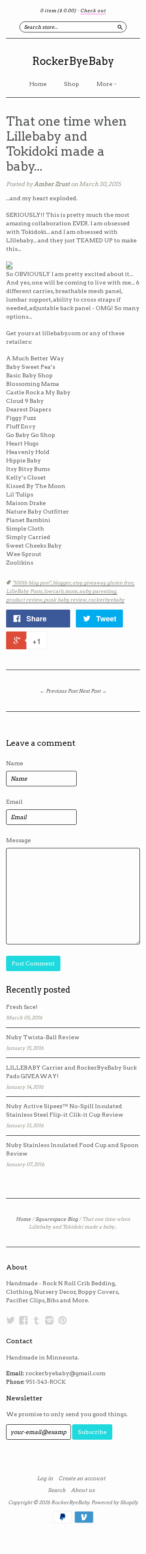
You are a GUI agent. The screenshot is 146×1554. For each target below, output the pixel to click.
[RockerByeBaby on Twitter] (10, 1320)
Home (38, 84)
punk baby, (57, 600)
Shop (71, 84)
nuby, (85, 591)
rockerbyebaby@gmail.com (65, 1373)
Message (18, 840)
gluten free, (121, 583)
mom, (72, 591)
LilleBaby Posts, (25, 591)
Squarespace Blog (56, 1219)
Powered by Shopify (114, 1502)
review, (79, 600)
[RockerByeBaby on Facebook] (23, 1320)
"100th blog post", (32, 583)
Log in (45, 1478)
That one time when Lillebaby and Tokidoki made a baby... (66, 143)
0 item (58, 10)
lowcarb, (54, 591)
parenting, (104, 591)
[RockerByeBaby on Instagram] (49, 1320)
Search (57, 1490)
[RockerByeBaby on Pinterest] (62, 1320)
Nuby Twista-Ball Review (42, 1037)
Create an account (81, 1478)
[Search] (120, 26)
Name (14, 763)
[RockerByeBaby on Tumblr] (36, 1320)
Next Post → (93, 691)
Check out (93, 10)
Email (14, 801)
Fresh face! (22, 1007)
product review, (25, 600)
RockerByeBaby (73, 61)
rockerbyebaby (106, 600)
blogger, (63, 583)
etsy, (78, 583)
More (105, 84)
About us (82, 1490)
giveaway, (95, 583)
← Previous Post (58, 691)
